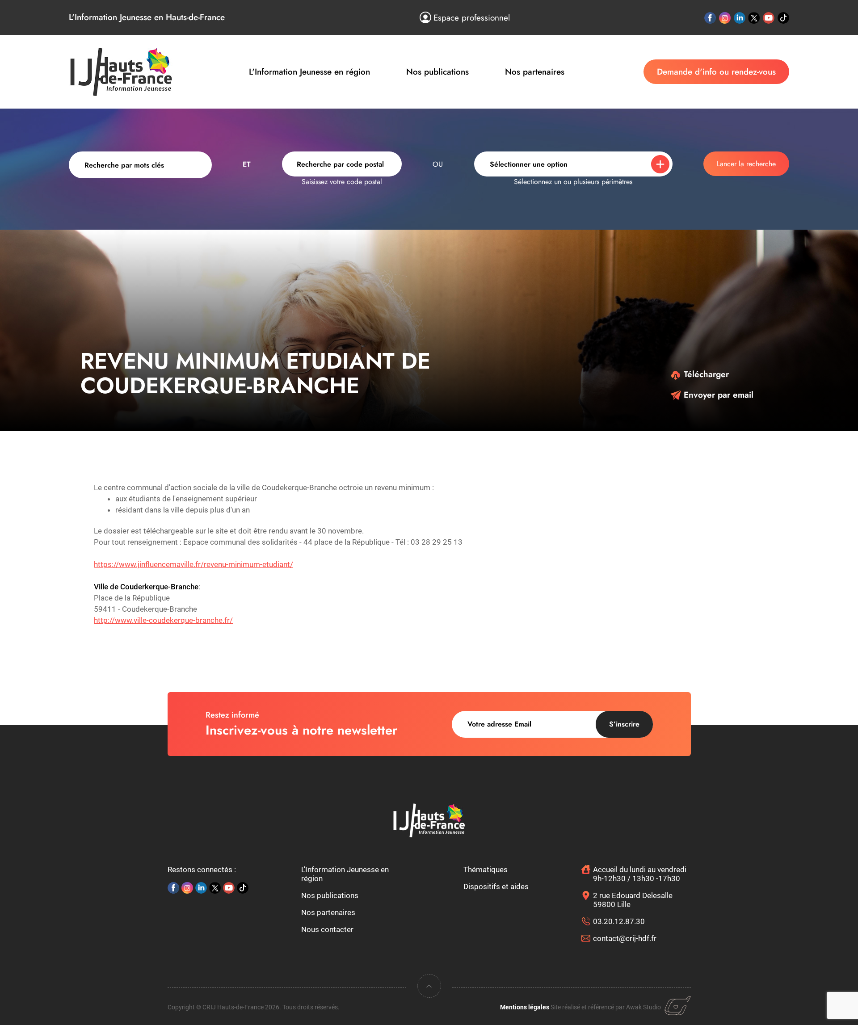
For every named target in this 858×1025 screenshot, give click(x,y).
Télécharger (705, 374)
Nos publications (437, 72)
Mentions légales (524, 1007)
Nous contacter (327, 929)
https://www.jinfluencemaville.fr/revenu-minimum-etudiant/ (193, 564)
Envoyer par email (717, 395)
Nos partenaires (534, 72)
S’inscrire (624, 724)
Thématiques (485, 869)
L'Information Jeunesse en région (309, 72)
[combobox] (342, 163)
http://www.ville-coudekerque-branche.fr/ (163, 620)
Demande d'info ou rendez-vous (716, 72)
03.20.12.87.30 (619, 921)
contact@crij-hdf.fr (624, 938)
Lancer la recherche (746, 164)
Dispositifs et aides (496, 886)
